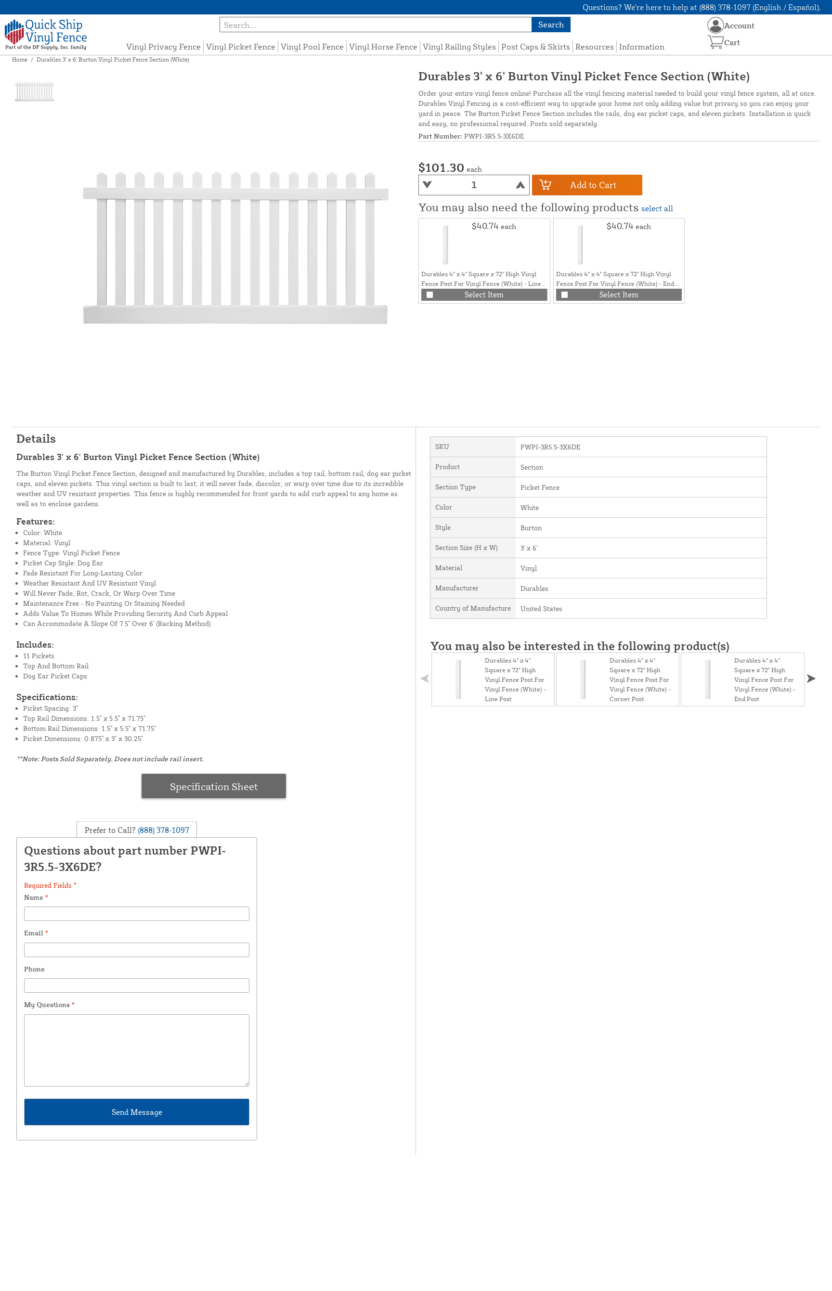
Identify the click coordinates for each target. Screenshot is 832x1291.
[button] (811, 679)
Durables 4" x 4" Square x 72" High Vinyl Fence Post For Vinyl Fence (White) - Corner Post (640, 679)
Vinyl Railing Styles (459, 46)
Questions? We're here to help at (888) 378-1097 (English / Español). (702, 7)
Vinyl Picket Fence (240, 46)
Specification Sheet (214, 786)
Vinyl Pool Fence (312, 46)
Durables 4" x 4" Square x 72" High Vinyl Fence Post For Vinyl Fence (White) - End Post (615, 283)
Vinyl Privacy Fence (163, 46)
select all (657, 208)
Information (641, 46)
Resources (594, 46)
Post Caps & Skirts (535, 46)
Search (551, 24)
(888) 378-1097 (162, 830)
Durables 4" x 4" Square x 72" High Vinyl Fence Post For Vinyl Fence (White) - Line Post (481, 283)
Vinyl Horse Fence (383, 46)
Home (19, 59)
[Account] (715, 25)
